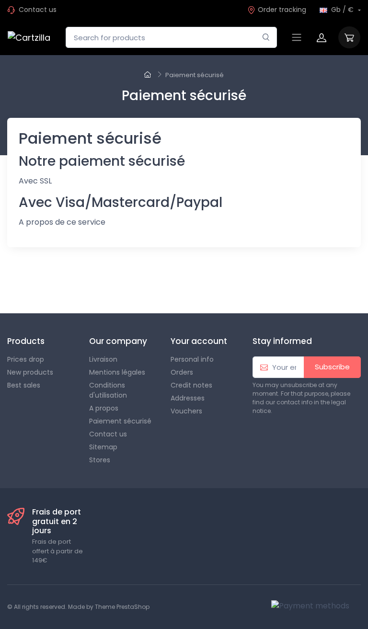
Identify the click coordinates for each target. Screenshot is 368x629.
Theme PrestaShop (122, 607)
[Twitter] (29, 285)
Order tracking (282, 9)
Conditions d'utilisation (108, 390)
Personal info (192, 359)
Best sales (23, 385)
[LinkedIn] (156, 285)
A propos (103, 408)
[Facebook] (8, 285)
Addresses (188, 398)
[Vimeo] (114, 285)
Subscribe (332, 367)
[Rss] (50, 285)
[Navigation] (297, 37)
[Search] (266, 37)
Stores (99, 460)
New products (30, 372)
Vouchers (186, 411)
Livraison (103, 359)
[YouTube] (71, 285)
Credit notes (191, 385)
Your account (199, 341)
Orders (182, 372)
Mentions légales (117, 372)
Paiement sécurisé (120, 421)
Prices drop (25, 359)
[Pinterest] (93, 285)
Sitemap (103, 447)
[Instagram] (135, 285)
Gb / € (342, 9)
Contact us (38, 9)
